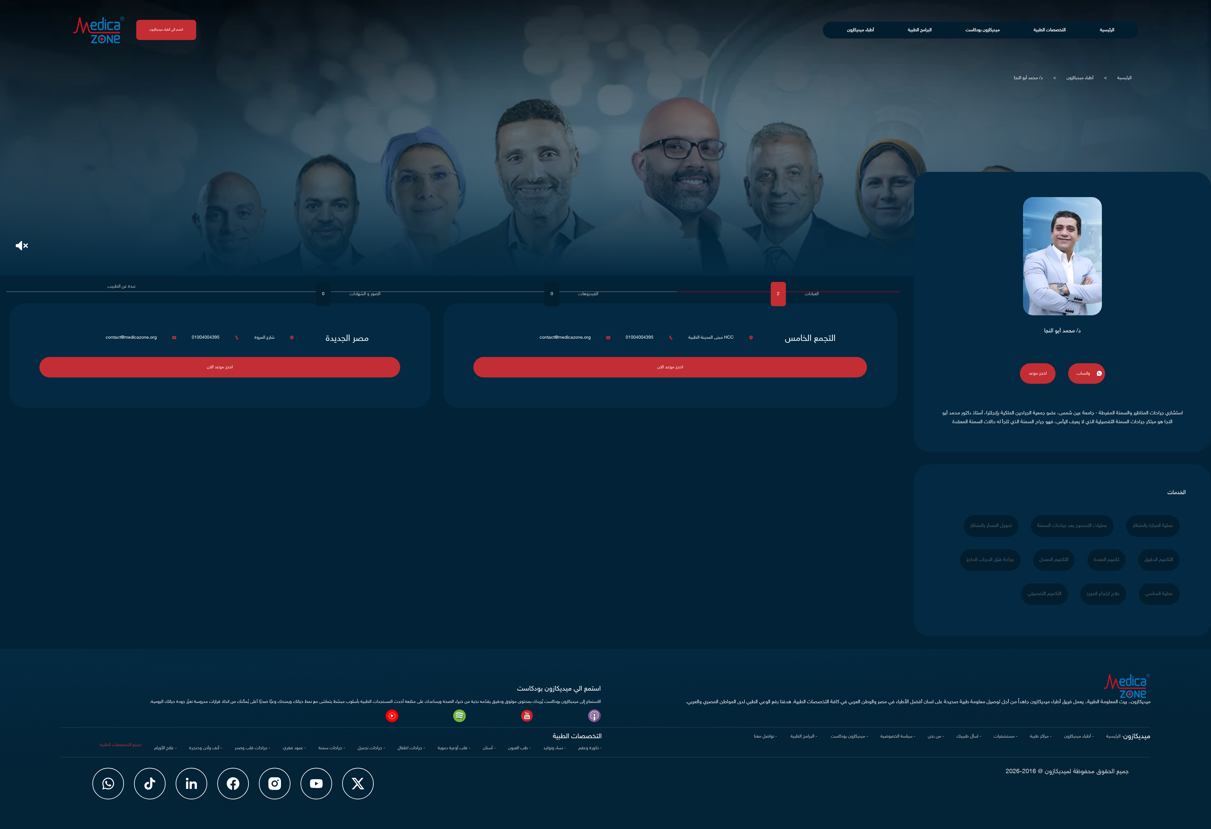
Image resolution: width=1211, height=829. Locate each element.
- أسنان (489, 748)
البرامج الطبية (920, 30)
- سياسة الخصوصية (897, 736)
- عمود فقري (294, 748)
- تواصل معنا (765, 736)
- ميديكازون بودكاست (849, 736)
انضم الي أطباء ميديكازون (166, 30)
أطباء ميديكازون (860, 30)
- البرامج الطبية (803, 736)
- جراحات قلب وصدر (252, 748)
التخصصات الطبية (1050, 30)
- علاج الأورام (165, 748)
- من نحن (936, 736)
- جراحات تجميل (371, 748)
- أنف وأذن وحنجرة (205, 748)
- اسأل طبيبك (969, 736)
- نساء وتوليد (554, 748)
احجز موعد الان (670, 367)
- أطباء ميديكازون (1079, 736)
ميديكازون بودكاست (983, 30)
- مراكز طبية (1040, 736)
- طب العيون (519, 748)
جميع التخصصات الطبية (121, 745)
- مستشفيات (1005, 736)
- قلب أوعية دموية (454, 748)
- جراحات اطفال (411, 748)
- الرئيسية (1114, 736)
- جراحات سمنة (332, 748)
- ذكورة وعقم (590, 748)
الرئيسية (1107, 30)
